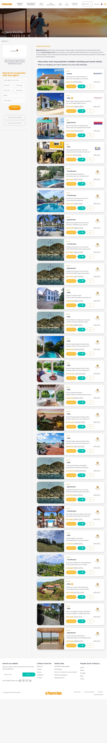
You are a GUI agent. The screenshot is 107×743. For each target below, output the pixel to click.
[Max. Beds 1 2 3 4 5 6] (21, 85)
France (82, 670)
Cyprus (82, 667)
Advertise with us (59, 678)
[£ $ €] (25, 80)
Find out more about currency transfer (65, 672)
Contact (39, 669)
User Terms (100, 692)
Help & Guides (41, 4)
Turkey (82, 679)
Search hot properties (60, 675)
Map (90, 86)
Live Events (60, 4)
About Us (39, 666)
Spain (81, 676)
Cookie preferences (98, 694)
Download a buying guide (61, 666)
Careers (39, 672)
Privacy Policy (77, 692)
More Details (71, 86)
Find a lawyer (58, 669)
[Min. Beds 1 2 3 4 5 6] (8, 85)
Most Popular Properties (31, 4)
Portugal (82, 673)
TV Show (67, 4)
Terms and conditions (89, 692)
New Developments (51, 4)
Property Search (20, 4)
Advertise (75, 4)
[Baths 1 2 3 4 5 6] (15, 95)
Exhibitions (40, 675)
